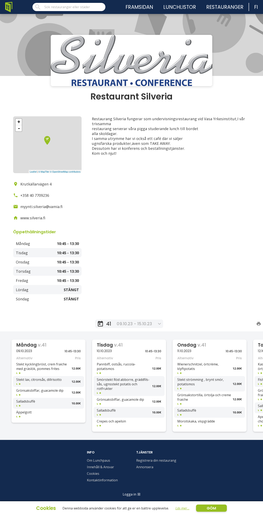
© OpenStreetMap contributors (65, 171)
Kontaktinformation (102, 480)
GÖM (211, 508)
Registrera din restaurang (156, 460)
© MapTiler (43, 171)
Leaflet (33, 171)
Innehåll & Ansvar (100, 467)
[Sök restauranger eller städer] (68, 7)
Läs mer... (182, 508)
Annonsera (144, 467)
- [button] (18, 128)
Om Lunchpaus (98, 460)
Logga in (129, 494)
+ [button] (18, 121)
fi (256, 7)
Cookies (93, 473)
